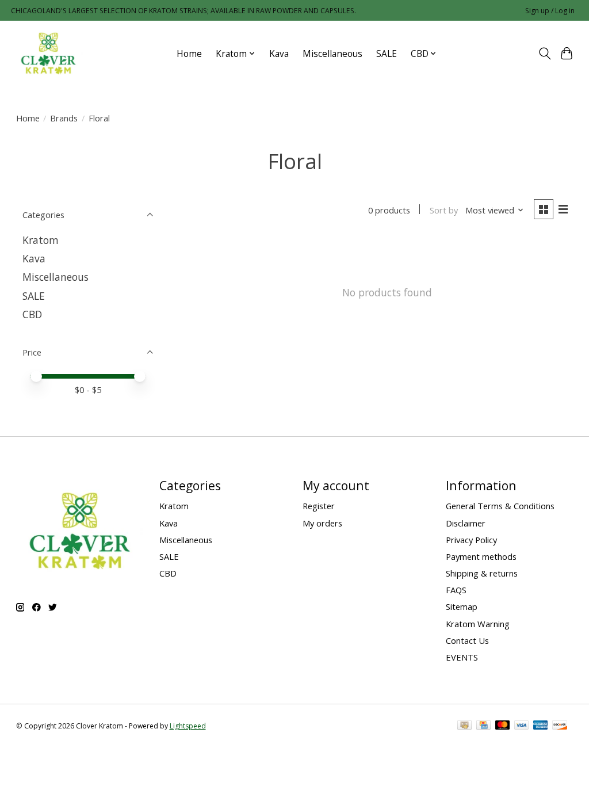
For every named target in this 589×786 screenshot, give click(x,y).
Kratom (40, 240)
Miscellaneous (332, 54)
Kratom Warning (478, 623)
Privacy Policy (471, 539)
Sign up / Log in (550, 11)
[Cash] (464, 726)
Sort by (444, 210)
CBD (32, 314)
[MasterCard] (502, 726)
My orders (322, 523)
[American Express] (540, 726)
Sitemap (461, 606)
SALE (386, 54)
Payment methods (481, 556)
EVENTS (462, 657)
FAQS (456, 590)
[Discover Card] (559, 726)
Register (319, 506)
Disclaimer (465, 523)
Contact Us (467, 640)
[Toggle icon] (544, 53)
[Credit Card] (483, 726)
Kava (279, 54)
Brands (64, 118)
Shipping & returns (482, 573)
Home (189, 54)
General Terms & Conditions (500, 506)
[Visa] (521, 726)
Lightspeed (188, 726)
